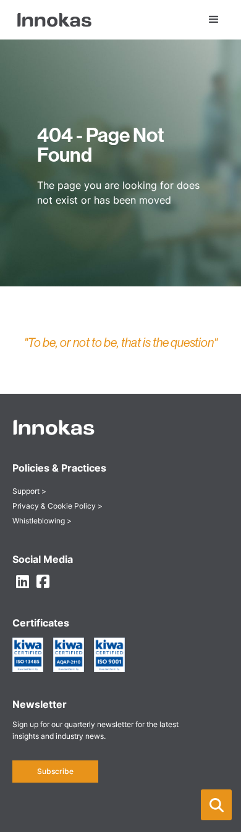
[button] (216, 804)
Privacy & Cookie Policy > (57, 505)
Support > (29, 491)
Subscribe (55, 771)
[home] (51, 19)
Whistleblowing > (42, 520)
